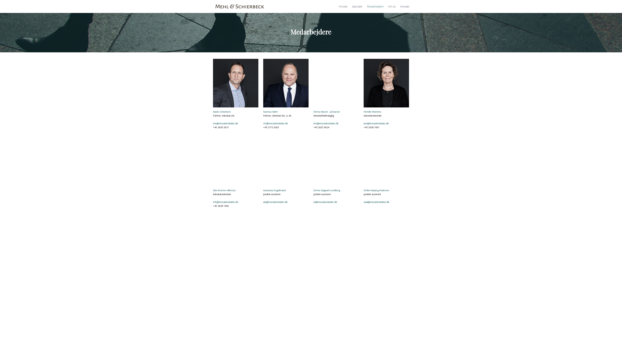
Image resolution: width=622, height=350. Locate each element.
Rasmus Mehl (270, 111)
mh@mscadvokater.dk (225, 202)
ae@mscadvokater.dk (275, 202)
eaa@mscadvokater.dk (376, 202)
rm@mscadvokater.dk (275, 123)
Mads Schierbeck (222, 111)
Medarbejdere (375, 6)
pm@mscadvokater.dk (376, 123)
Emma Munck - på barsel (326, 111)
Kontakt (404, 6)
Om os (392, 6)
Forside (343, 6)
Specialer (357, 6)
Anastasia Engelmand (274, 190)
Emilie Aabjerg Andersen (376, 190)
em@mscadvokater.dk (326, 123)
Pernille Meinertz (372, 111)
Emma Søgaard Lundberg (326, 190)
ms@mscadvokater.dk (225, 123)
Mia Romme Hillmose (224, 190)
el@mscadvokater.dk (325, 202)
